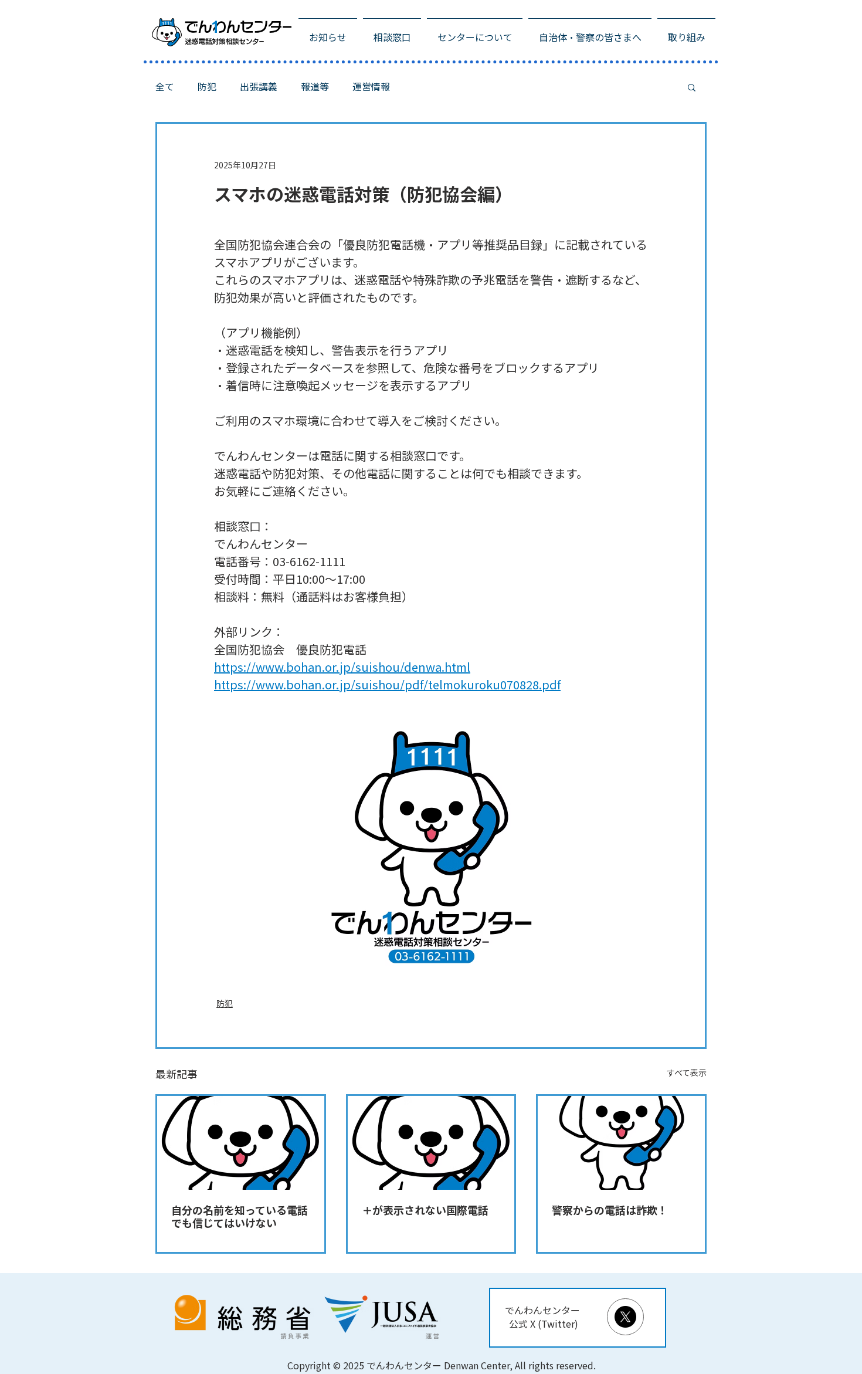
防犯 (207, 86)
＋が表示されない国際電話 (425, 1210)
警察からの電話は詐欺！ (610, 1210)
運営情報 (371, 86)
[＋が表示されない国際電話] (431, 1143)
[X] (625, 1317)
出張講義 (258, 86)
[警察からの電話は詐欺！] (621, 1143)
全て (164, 86)
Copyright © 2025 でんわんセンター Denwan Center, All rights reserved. (441, 1365)
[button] (691, 87)
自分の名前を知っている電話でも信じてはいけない (239, 1217)
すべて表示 (687, 1073)
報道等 (315, 86)
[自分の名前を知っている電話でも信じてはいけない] (240, 1143)
